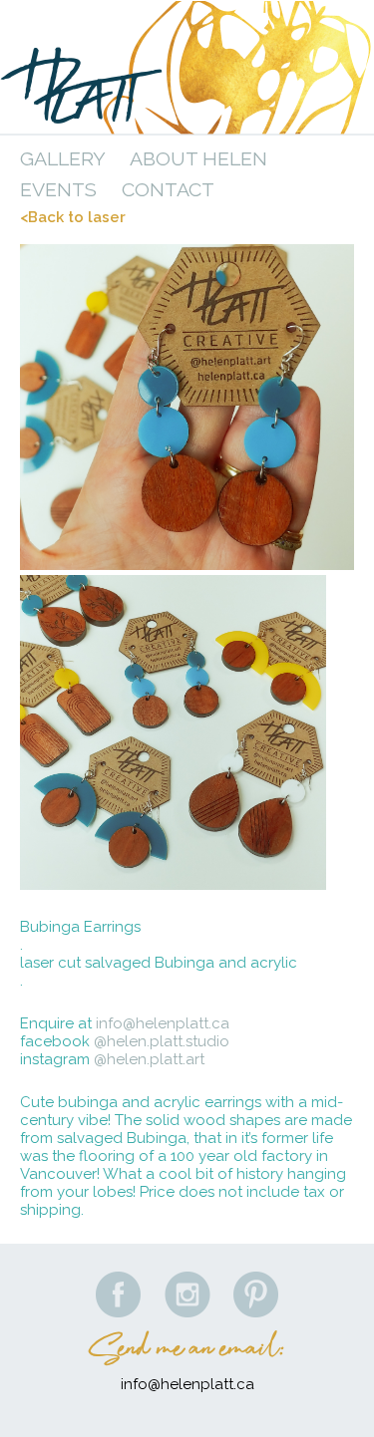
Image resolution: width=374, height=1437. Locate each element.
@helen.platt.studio (161, 1041)
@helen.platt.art (149, 1059)
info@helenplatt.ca (162, 1023)
